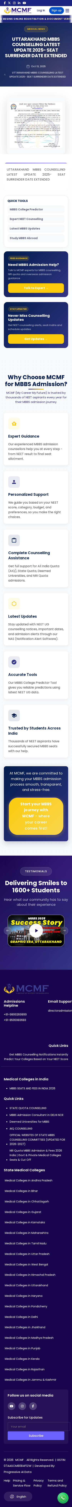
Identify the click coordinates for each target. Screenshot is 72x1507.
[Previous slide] (8, 930)
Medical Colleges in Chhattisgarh (27, 1201)
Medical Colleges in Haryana (23, 1296)
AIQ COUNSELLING (21, 1128)
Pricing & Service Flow (21, 1482)
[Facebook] (5, 3)
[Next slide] (64, 930)
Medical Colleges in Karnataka (25, 1222)
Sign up (56, 10)
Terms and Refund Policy (57, 1482)
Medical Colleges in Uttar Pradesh (27, 1254)
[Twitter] (9, 3)
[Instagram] (14, 3)
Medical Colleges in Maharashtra (26, 1233)
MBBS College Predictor (26, 209)
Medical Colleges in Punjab (22, 1348)
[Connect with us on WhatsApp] (63, 1498)
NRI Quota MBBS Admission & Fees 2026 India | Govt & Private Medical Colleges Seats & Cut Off (36, 1155)
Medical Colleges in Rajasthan (25, 1369)
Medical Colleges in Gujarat (23, 1212)
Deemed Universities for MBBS (29, 1122)
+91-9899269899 (15, 1014)
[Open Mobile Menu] (67, 11)
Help (7, 1480)
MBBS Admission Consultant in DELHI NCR (36, 1115)
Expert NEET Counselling (26, 219)
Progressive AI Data (17, 1472)
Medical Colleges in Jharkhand (25, 1327)
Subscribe (36, 1436)
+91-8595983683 (15, 1020)
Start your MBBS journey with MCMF (36, 816)
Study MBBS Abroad (24, 238)
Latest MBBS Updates (25, 228)
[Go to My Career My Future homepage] (16, 10)
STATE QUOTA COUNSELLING (28, 1108)
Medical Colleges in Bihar (21, 1191)
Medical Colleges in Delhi (21, 1317)
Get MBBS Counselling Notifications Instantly (38, 1054)
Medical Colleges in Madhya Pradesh (29, 1338)
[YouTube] (24, 3)
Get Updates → (36, 339)
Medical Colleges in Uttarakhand (26, 1285)
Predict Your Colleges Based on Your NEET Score (36, 1059)
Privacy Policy (39, 1482)
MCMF (19, 1460)
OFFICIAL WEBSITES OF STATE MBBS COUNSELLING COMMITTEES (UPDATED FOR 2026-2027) (37, 1139)
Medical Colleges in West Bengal (26, 1264)
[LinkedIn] (19, 3)
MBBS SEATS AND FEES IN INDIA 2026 (32, 1088)
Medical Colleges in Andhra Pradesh (28, 1180)
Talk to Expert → (36, 288)
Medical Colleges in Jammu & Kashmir (30, 1380)
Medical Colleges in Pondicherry (26, 1306)
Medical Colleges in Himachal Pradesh (30, 1275)
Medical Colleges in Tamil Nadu (25, 1243)
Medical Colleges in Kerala (22, 1359)
